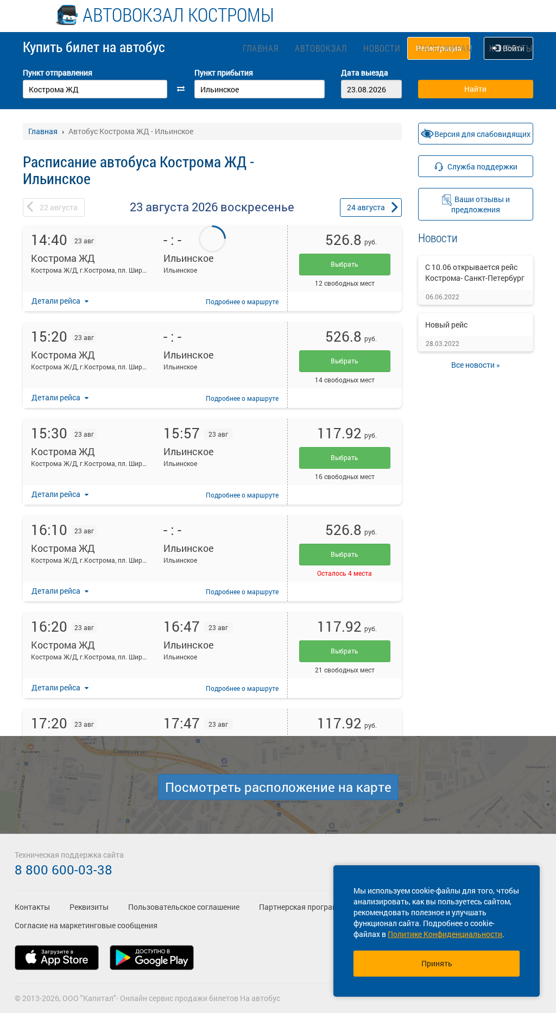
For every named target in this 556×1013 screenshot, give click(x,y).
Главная (261, 48)
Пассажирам (445, 48)
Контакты (511, 48)
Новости (382, 48)
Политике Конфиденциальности (445, 934)
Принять (436, 963)
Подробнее (242, 301)
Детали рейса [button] (56, 300)
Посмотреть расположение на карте (278, 787)
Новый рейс (446, 324)
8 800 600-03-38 (63, 869)
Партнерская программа (303, 907)
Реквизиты (89, 907)
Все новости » (475, 365)
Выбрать (344, 264)
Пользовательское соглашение (183, 907)
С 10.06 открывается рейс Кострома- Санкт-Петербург (475, 272)
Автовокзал (321, 48)
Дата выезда (364, 72)
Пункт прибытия (223, 72)
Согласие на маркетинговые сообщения (86, 925)
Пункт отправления (57, 72)
